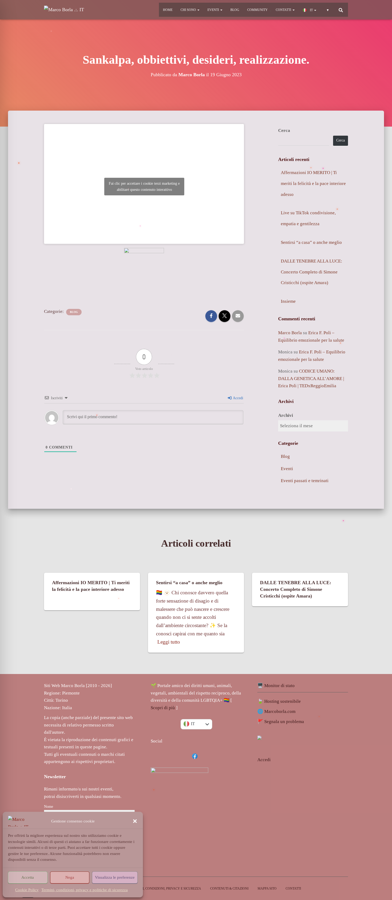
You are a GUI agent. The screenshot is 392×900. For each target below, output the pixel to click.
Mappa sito (267, 888)
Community (257, 10)
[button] (135, 821)
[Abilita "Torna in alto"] (383, 864)
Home (168, 10)
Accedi (237, 398)
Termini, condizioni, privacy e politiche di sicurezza (84, 890)
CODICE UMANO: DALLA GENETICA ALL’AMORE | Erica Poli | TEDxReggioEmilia (311, 378)
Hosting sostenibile (282, 701)
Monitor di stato (279, 685)
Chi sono (189, 10)
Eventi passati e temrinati (305, 480)
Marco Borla (290, 332)
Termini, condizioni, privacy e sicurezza (165, 888)
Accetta (27, 877)
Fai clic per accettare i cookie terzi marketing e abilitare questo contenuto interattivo (144, 186)
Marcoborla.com (279, 711)
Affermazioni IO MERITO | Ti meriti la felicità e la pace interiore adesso (313, 183)
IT (311, 10)
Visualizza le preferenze (115, 877)
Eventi (213, 10)
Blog (234, 10)
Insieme (288, 301)
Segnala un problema (284, 721)
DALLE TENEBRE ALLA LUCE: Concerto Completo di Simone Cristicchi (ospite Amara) (311, 272)
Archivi (285, 415)
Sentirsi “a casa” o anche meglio (311, 242)
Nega (69, 877)
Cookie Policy (27, 890)
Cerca (284, 130)
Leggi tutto (168, 642)
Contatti (284, 10)
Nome (48, 807)
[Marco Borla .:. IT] (64, 10)
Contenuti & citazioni (229, 888)
